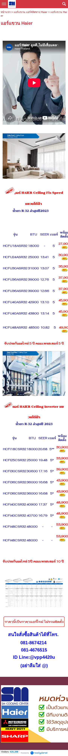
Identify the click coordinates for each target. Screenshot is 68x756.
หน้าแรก (6, 12)
